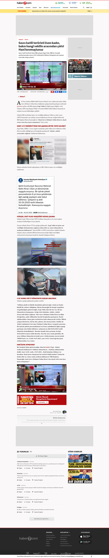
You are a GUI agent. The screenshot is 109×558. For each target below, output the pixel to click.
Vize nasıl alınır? (64, 543)
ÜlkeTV (53, 553)
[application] (41, 75)
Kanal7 (27, 553)
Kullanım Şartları (50, 535)
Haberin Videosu (80, 76)
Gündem (28, 7)
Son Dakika (20, 7)
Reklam (48, 543)
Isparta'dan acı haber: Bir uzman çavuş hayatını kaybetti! (49, 11)
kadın (47, 347)
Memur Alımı (63, 537)
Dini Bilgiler (63, 539)
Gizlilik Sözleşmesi (51, 537)
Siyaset (35, 7)
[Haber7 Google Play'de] (85, 542)
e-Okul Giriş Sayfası (65, 535)
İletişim (48, 545)
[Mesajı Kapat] (91, 556)
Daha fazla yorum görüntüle (41, 518)
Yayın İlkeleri (49, 539)
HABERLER (21, 39)
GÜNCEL (26, 39)
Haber (22, 96)
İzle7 (65, 553)
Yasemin (79, 553)
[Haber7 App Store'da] (85, 537)
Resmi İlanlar (73, 7)
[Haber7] (24, 3)
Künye (47, 541)
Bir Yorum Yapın (42, 456)
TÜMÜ (89, 11)
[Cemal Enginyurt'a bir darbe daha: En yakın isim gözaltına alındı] (80, 476)
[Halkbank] (55, 7)
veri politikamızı (71, 556)
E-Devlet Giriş (63, 541)
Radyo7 (36, 553)
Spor (40, 7)
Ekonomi (46, 7)
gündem (19, 106)
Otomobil (65, 7)
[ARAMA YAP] (83, 7)
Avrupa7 (45, 553)
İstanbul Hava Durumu (66, 545)
